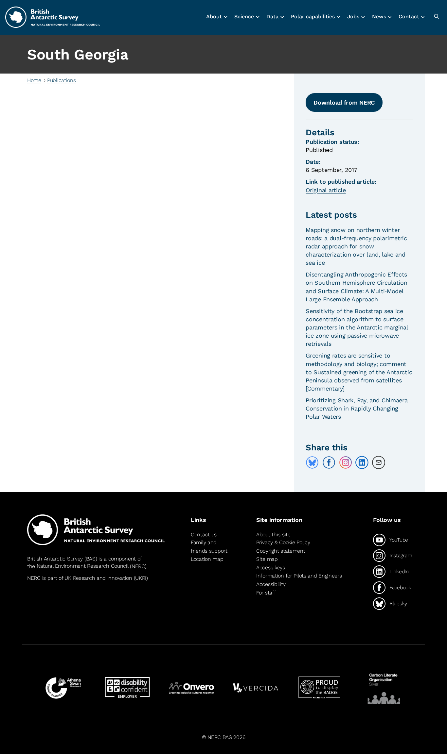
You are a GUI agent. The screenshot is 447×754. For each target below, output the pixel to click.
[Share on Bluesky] (312, 462)
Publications (61, 80)
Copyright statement (280, 551)
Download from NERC (344, 102)
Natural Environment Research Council (83, 566)
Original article (326, 190)
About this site (273, 534)
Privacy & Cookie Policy (283, 542)
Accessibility (270, 584)
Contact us (204, 534)
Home (34, 80)
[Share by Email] (378, 462)
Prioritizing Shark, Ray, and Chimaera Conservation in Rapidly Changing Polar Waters (356, 408)
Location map (207, 559)
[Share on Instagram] (345, 462)
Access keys (270, 567)
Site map (267, 559)
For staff (266, 593)
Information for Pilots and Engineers (299, 576)
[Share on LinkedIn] (361, 462)
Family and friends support (209, 546)
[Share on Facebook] (328, 462)
